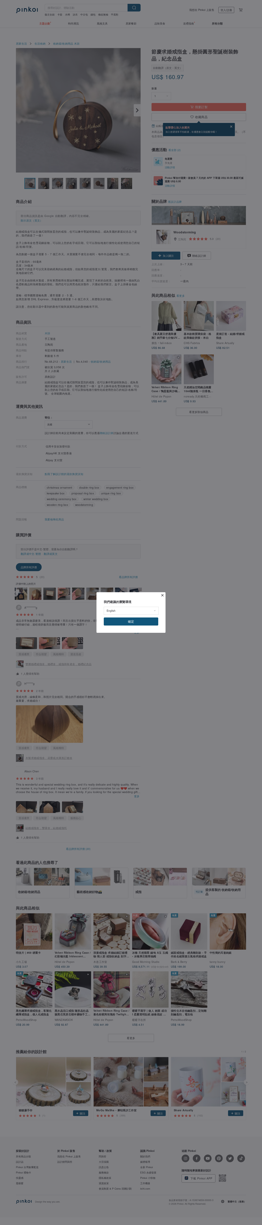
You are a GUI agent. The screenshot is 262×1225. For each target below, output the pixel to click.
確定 (131, 621)
